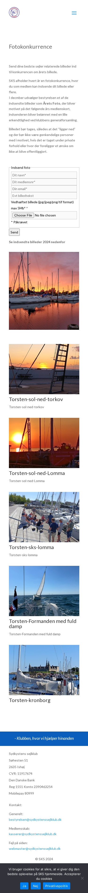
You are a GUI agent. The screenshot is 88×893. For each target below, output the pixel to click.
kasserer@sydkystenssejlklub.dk (33, 834)
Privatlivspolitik (56, 886)
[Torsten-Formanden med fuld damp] (44, 615)
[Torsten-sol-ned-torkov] (44, 393)
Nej (35, 886)
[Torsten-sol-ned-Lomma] (44, 467)
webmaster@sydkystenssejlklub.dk (35, 848)
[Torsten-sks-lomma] (44, 541)
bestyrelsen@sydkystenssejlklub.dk (35, 819)
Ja (24, 886)
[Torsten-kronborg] (44, 694)
